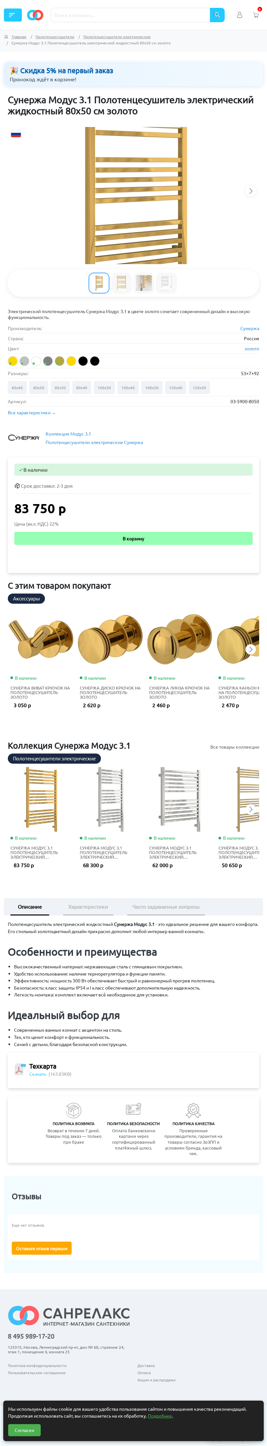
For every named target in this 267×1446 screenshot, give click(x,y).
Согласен (24, 1430)
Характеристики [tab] (88, 906)
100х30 (104, 387)
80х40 (81, 387)
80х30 (60, 387)
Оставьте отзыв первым (41, 1248)
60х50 (38, 387)
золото (252, 348)
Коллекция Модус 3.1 (68, 434)
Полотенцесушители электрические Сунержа (94, 442)
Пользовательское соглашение (37, 1372)
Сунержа (249, 328)
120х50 (199, 387)
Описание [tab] (30, 906)
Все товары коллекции (234, 747)
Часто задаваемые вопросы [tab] (166, 906)
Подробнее (160, 1416)
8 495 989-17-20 (31, 1336)
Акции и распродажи (156, 1379)
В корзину (133, 538)
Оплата (144, 1372)
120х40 (175, 387)
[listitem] (13, 361)
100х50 (152, 387)
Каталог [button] (12, 15)
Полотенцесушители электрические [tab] (54, 758)
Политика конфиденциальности (37, 1365)
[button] (251, 191)
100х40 (128, 387)
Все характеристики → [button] (32, 412)
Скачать (37, 1073)
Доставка (146, 1365)
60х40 (17, 387)
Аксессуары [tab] (26, 598)
